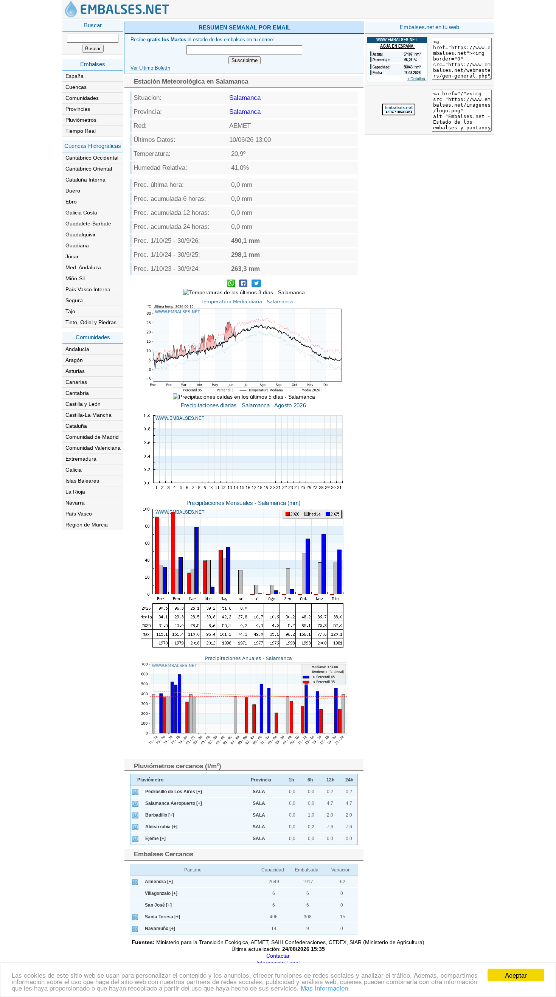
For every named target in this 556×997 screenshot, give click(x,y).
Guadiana (77, 245)
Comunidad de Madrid (92, 437)
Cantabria (77, 393)
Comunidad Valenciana (93, 448)
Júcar (72, 256)
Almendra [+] (159, 881)
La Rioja (75, 492)
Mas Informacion (324, 988)
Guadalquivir (80, 234)
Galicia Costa (81, 213)
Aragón (74, 360)
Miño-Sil (75, 278)
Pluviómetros (80, 120)
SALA (259, 791)
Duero (72, 191)
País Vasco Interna (87, 289)
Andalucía (77, 349)
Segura (74, 300)
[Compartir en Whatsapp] (231, 284)
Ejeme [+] (155, 838)
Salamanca (245, 97)
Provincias (77, 109)
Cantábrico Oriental (88, 169)
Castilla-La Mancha (88, 415)
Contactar (278, 956)
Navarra (75, 503)
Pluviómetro (150, 780)
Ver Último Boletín (150, 68)
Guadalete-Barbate (88, 224)
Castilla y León (83, 404)
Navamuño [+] (160, 928)
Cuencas (76, 87)
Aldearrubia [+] (161, 826)
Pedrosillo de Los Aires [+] (173, 791)
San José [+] (158, 905)
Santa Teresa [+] (162, 916)
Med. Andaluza (83, 267)
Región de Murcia (86, 525)
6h (310, 780)
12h (330, 780)
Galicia (73, 470)
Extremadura (80, 459)
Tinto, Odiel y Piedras (90, 322)
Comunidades (82, 98)
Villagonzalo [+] (161, 893)
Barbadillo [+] (159, 815)
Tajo (70, 311)
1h (291, 780)
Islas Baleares (82, 481)
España (74, 76)
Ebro (71, 202)
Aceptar (516, 975)
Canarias (76, 382)
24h (349, 780)
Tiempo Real (80, 131)
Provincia (261, 780)
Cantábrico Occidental (91, 158)
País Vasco (78, 514)
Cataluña (76, 426)
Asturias (75, 371)
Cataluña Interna (85, 180)
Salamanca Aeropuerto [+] (173, 803)
